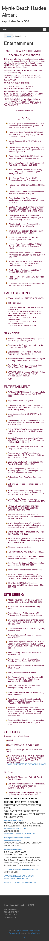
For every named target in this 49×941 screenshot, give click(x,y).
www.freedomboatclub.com (15, 828)
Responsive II (14, 933)
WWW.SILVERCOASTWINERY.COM (19, 876)
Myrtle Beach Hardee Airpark (28, 930)
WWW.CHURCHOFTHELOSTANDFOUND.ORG (27, 764)
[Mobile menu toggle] (44, 29)
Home (8, 36)
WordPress (35, 933)
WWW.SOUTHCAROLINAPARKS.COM (20, 882)
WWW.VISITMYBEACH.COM (16, 878)
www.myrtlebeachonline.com (12, 840)
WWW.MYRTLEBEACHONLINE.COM (19, 833)
